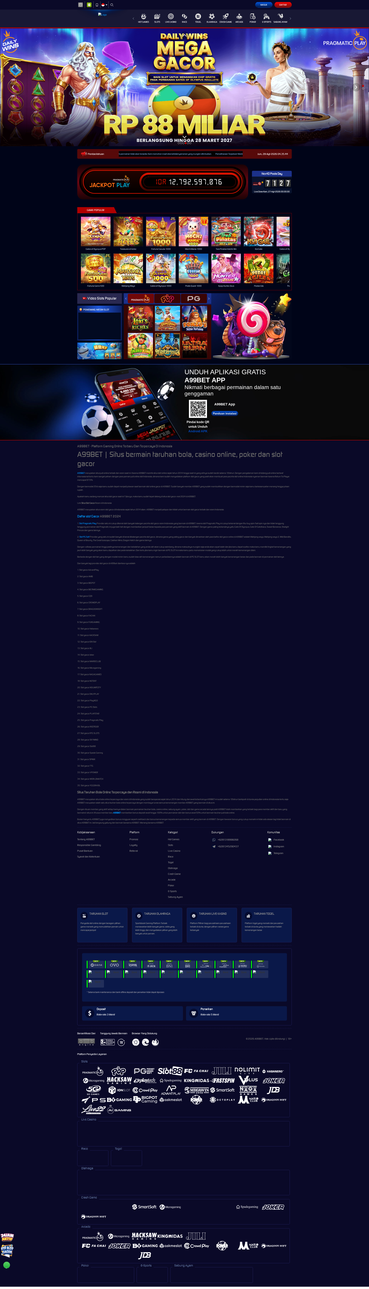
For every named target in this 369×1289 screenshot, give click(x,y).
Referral (134, 850)
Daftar (283, 4)
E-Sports (266, 22)
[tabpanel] (184, 87)
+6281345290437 (228, 846)
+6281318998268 (228, 839)
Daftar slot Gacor (88, 516)
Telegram (278, 853)
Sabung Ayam (280, 22)
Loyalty (133, 845)
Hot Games (143, 22)
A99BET (81, 473)
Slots (157, 22)
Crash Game (225, 22)
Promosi (134, 839)
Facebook (279, 839)
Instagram (279, 846)
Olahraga (212, 22)
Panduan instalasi (225, 413)
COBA (143, 314)
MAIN (98, 231)
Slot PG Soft (84, 536)
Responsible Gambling (89, 845)
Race (184, 22)
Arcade (239, 22)
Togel (198, 22)
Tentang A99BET (86, 839)
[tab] (141, 298)
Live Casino (170, 22)
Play (123, 185)
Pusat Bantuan (85, 850)
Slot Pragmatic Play (87, 523)
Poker (253, 22)
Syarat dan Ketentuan (88, 856)
